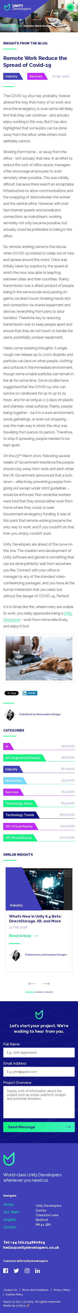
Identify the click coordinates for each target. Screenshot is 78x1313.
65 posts (68, 803)
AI (6, 746)
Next (46, 983)
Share (32, 693)
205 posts (67, 814)
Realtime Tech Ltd (14, 1301)
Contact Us (10, 1289)
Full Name (11, 1044)
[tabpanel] (39, 925)
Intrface (21, 1305)
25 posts (68, 792)
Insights (9, 1220)
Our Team (11, 1212)
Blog (17, 25)
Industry (11, 76)
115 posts (67, 826)
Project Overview (17, 1083)
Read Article (20, 936)
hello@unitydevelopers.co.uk (31, 1247)
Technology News (18, 803)
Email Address (14, 1063)
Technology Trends (19, 815)
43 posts (68, 780)
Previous (31, 983)
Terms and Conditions (35, 1289)
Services (35, 76)
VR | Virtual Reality (19, 826)
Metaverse (13, 780)
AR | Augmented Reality (23, 758)
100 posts (67, 837)
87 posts (68, 769)
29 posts (68, 746)
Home (7, 25)
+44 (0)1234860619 (27, 1242)
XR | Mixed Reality (18, 838)
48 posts (68, 757)
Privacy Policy (61, 1289)
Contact (9, 1227)
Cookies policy (14, 1294)
